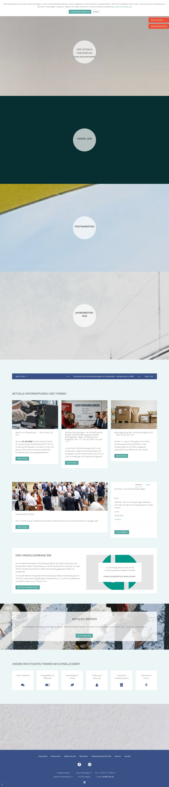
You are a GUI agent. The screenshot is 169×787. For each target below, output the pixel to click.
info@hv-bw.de (108, 777)
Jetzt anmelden (84, 636)
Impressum (43, 756)
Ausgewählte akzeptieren (80, 12)
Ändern (96, 12)
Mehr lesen (22, 458)
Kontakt (127, 756)
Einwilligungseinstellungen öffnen (119, 576)
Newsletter (83, 756)
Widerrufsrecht (70, 756)
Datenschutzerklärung (123, 7)
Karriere (118, 756)
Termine (138, 484)
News (148, 484)
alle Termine (121, 532)
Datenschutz (56, 756)
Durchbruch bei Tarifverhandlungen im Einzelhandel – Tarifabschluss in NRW (80, 376)
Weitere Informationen (27, 587)
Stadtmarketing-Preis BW (101, 756)
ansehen (117, 519)
